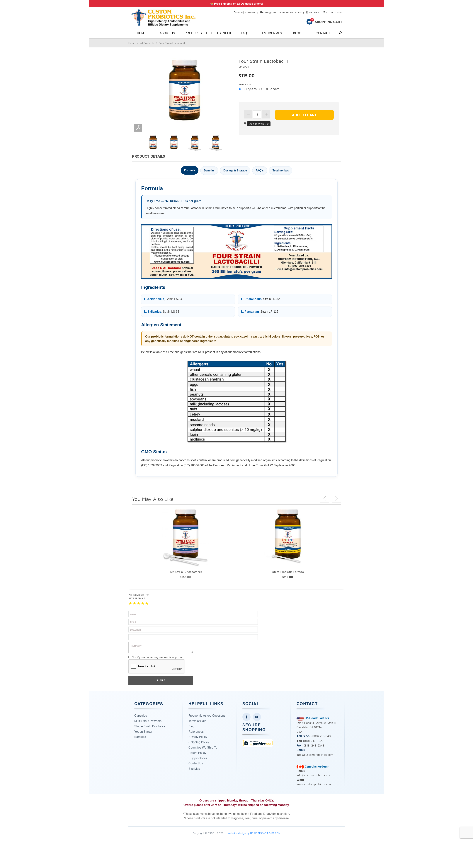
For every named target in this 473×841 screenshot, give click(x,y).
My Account (333, 12)
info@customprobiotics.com (282, 12)
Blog (297, 33)
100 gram (271, 89)
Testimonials (271, 33)
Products (193, 33)
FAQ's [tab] (260, 170)
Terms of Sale (197, 721)
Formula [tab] (189, 170)
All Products (147, 42)
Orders (313, 12)
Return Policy (197, 753)
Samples (140, 737)
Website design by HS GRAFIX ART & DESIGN (254, 833)
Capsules (140, 715)
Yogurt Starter (143, 731)
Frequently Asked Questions (206, 715)
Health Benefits (219, 33)
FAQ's (245, 33)
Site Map (194, 768)
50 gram (249, 89)
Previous (324, 498)
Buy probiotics (197, 758)
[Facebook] (246, 717)
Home (141, 33)
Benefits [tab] (209, 170)
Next (336, 498)
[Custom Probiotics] (164, 17)
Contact (323, 33)
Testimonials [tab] (281, 170)
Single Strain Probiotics (149, 726)
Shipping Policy (198, 742)
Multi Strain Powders (147, 721)
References (196, 731)
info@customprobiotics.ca (314, 775)
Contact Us (195, 763)
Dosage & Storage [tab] (235, 170)
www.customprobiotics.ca (314, 784)
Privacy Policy (197, 737)
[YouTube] (257, 717)
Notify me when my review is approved (158, 657)
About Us (167, 33)
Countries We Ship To (202, 747)
